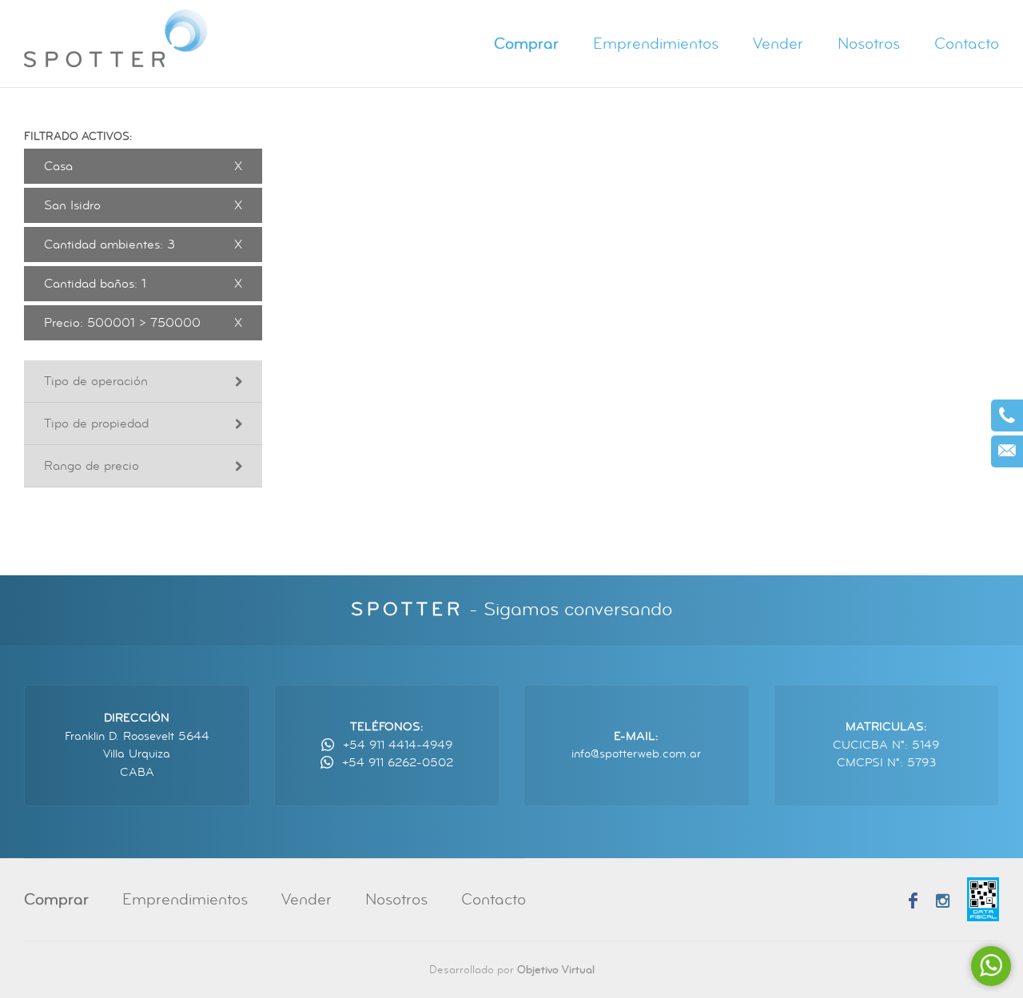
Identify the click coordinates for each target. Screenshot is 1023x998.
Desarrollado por (512, 969)
